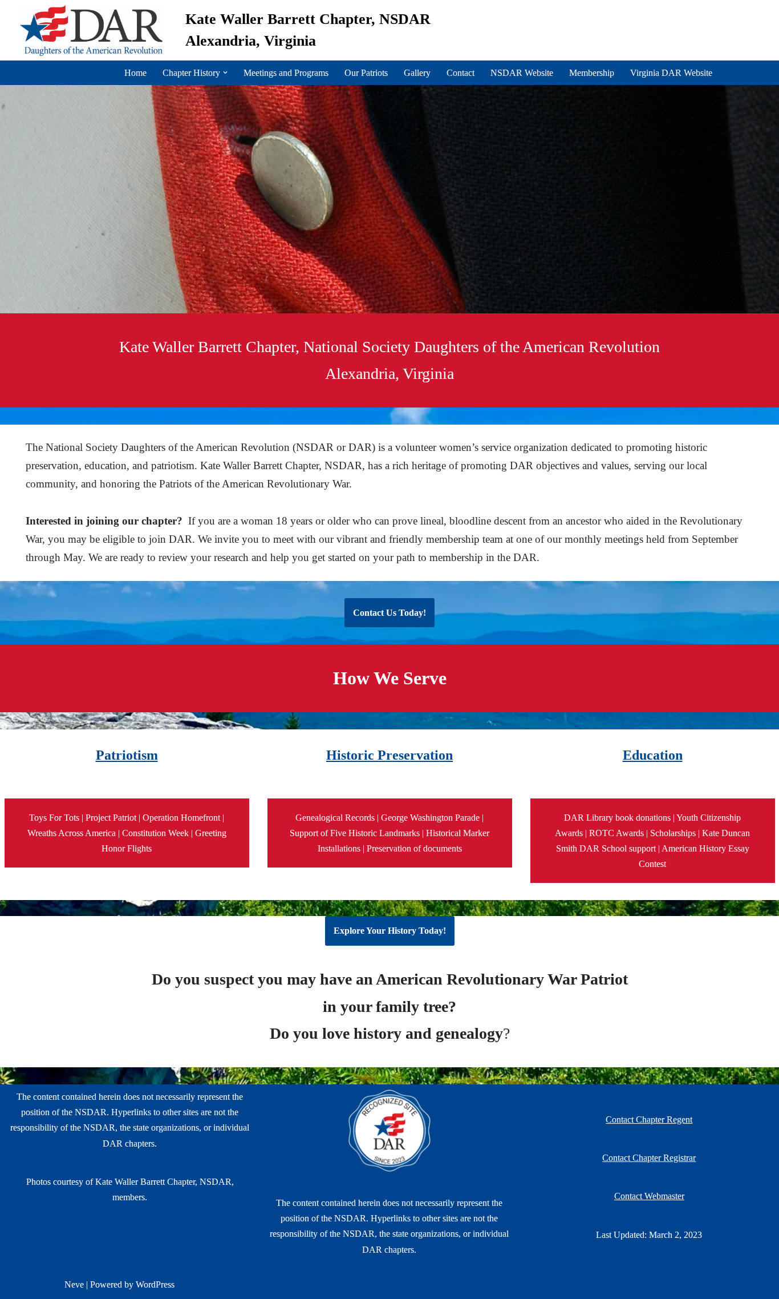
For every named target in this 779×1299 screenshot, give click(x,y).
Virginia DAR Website (671, 73)
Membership (591, 73)
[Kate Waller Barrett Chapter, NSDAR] (94, 30)
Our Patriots (366, 73)
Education (653, 755)
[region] (389, 199)
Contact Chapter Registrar (649, 1158)
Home (135, 73)
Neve (74, 1284)
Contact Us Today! (389, 613)
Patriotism (127, 755)
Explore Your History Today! (390, 930)
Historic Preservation (389, 755)
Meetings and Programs (286, 73)
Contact (460, 73)
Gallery (417, 73)
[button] (225, 72)
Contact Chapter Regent (649, 1119)
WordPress (155, 1284)
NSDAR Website (521, 73)
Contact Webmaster (649, 1196)
